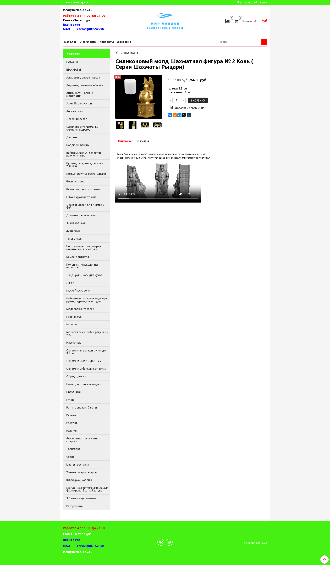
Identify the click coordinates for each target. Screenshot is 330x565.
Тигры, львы (74, 238)
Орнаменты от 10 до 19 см (84, 360)
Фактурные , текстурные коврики (82, 440)
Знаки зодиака (76, 223)
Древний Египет (76, 118)
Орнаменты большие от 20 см (86, 368)
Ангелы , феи (74, 111)
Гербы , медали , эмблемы (83, 189)
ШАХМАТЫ (130, 52)
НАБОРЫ (72, 61)
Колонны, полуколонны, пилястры (82, 266)
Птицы (70, 399)
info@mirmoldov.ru (78, 10)
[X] (184, 115)
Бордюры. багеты (77, 145)
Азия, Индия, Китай (79, 103)
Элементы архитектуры (81, 472)
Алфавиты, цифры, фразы (83, 77)
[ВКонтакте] (170, 115)
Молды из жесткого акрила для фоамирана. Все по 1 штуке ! (87, 489)
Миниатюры (74, 316)
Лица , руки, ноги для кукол (84, 275)
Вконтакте (71, 24)
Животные (73, 230)
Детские (71, 137)
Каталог (70, 41)
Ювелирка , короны (79, 480)
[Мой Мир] (179, 115)
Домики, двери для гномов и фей (85, 206)
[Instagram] (169, 542)
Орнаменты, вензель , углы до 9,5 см (86, 352)
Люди (70, 282)
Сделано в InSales (255, 543)
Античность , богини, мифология (80, 94)
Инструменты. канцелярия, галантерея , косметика (84, 248)
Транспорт (73, 448)
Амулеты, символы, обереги (84, 85)
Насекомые (73, 342)
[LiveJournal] (189, 115)
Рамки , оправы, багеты (81, 407)
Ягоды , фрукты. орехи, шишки (86, 173)
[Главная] (117, 52)
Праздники (73, 391)
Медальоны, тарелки (80, 308)
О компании (88, 41)
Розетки (71, 422)
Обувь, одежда (76, 376)
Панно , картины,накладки (83, 384)
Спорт (70, 456)
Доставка (124, 41)
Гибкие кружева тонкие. (81, 197)
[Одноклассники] (175, 115)
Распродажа (74, 506)
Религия (71, 430)
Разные (71, 415)
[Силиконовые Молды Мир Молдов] (165, 20)
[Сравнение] (227, 20)
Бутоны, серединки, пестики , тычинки (85, 164)
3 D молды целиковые (81, 498)
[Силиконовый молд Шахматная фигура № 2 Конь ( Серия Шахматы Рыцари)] (138, 96)
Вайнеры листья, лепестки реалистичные (83, 154)
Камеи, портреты (77, 256)
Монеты (71, 324)
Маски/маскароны (78, 290)
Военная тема (75, 181)
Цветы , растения (77, 464)
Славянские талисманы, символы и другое (82, 128)
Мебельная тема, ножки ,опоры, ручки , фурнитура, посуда (87, 300)
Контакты (107, 41)
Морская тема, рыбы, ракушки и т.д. (87, 333)
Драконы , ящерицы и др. (83, 215)
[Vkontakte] (160, 542)
